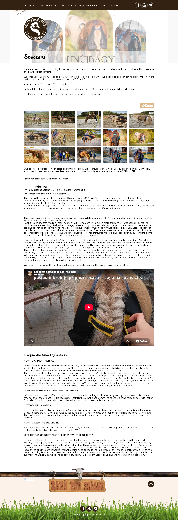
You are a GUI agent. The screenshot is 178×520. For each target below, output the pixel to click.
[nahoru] (151, 484)
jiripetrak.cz (91, 514)
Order (149, 105)
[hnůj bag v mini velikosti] (141, 127)
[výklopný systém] (115, 127)
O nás (61, 5)
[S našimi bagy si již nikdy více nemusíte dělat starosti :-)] (89, 145)
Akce (69, 5)
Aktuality (29, 5)
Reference (91, 5)
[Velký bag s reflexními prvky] (115, 163)
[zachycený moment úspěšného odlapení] (37, 127)
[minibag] (141, 145)
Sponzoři (103, 5)
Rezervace (50, 5)
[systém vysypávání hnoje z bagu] (37, 145)
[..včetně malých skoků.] (89, 127)
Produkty (79, 5)
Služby (39, 5)
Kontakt (115, 5)
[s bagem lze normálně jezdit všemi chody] (63, 127)
